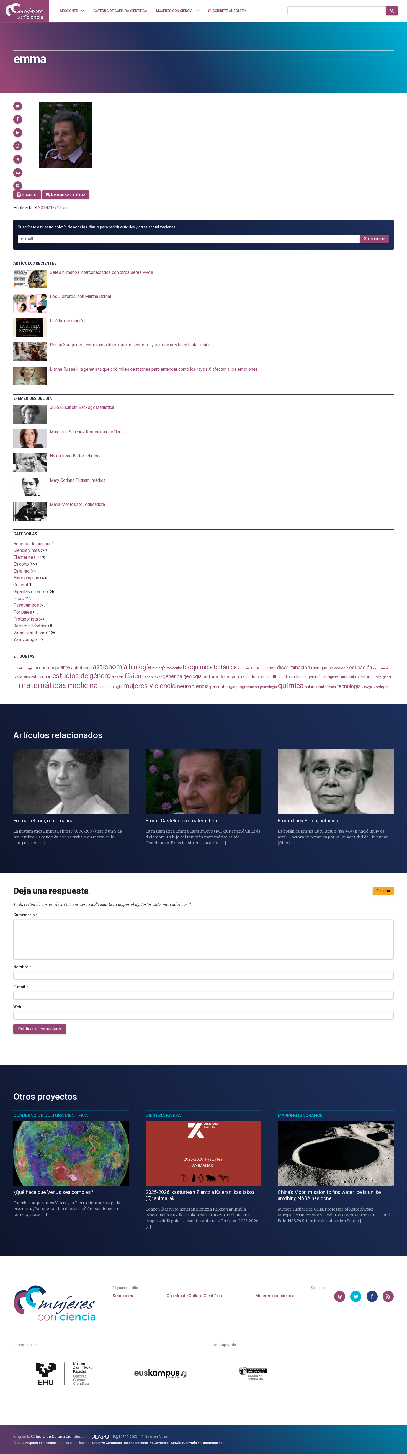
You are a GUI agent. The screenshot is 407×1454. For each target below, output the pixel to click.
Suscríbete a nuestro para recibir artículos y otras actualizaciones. (97, 227)
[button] (17, 106)
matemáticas (43, 685)
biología (139, 667)
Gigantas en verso (30, 591)
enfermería (381, 668)
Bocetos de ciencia (31, 543)
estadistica (22, 677)
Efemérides (24, 557)
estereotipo (41, 677)
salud (310, 686)
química (290, 685)
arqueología (47, 667)
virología (367, 687)
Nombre (22, 967)
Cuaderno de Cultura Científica (50, 1115)
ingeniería (313, 677)
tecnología (349, 686)
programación (247, 687)
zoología (381, 686)
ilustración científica (264, 677)
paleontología (222, 686)
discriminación (293, 667)
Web (17, 1007)
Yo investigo (25, 639)
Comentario (25, 915)
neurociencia (193, 686)
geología (192, 676)
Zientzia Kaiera (163, 1115)
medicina (82, 685)
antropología (25, 668)
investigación (383, 677)
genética (172, 676)
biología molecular (167, 668)
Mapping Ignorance (300, 1115)
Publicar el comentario (39, 1028)
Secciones (122, 1295)
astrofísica (81, 667)
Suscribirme (374, 238)
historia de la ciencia (224, 676)
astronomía (110, 667)
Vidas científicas (29, 632)
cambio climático (250, 668)
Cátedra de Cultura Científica (194, 1295)
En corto (21, 564)
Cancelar (383, 891)
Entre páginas (26, 577)
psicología (268, 686)
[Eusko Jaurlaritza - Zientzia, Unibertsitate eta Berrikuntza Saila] (253, 1374)
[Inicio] (24, 11)
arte (65, 667)
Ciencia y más (26, 550)
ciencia (269, 667)
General (20, 584)
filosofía (117, 677)
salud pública (325, 687)
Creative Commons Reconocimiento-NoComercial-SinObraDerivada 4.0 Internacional (157, 1443)
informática (293, 677)
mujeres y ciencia (149, 686)
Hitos (18, 598)
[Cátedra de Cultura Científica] (65, 1374)
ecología (341, 668)
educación (360, 667)
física (133, 676)
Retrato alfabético (30, 625)
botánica (225, 667)
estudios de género (81, 675)
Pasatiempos (26, 605)
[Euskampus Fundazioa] (160, 1374)
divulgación (322, 667)
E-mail (20, 987)
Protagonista (25, 619)
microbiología (110, 686)
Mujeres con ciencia (274, 1295)
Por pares (22, 612)
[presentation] (203, 279)
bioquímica (198, 667)
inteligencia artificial (338, 677)
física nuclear (152, 677)
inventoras (364, 677)
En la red (21, 570)
